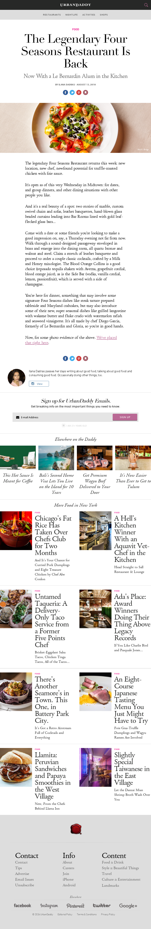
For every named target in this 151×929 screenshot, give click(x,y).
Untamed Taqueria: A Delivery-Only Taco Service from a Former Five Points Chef (52, 621)
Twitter (102, 907)
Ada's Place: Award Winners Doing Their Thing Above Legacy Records (132, 617)
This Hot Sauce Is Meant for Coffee (18, 478)
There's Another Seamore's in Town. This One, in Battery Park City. (52, 700)
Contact (21, 862)
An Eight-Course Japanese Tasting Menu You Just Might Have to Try (131, 700)
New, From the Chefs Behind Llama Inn (50, 806)
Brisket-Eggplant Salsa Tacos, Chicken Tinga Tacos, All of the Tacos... (52, 657)
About (67, 862)
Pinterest (75, 907)
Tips (18, 868)
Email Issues (24, 879)
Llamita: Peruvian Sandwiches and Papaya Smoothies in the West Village (53, 775)
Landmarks (110, 885)
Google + (128, 907)
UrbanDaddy (75, 5)
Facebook (23, 907)
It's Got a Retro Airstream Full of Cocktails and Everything (53, 733)
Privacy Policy (108, 914)
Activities (88, 14)
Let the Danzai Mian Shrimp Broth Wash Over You (132, 795)
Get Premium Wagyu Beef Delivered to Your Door (94, 484)
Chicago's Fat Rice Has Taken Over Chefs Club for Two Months (53, 536)
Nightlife (71, 14)
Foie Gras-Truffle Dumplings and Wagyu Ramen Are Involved (130, 733)
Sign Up (125, 417)
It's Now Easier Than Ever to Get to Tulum (133, 481)
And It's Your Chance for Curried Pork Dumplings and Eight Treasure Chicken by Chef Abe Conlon (52, 570)
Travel (107, 873)
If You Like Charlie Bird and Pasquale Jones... (131, 648)
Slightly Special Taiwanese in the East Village (132, 769)
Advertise (22, 873)
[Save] (85, 92)
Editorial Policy (65, 914)
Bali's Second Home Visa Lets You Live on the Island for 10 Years (56, 484)
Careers (68, 868)
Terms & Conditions (86, 914)
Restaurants (52, 14)
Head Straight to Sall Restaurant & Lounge (129, 569)
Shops (104, 14)
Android (69, 885)
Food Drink (113, 862)
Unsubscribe (24, 885)
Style (120, 868)
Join (66, 873)
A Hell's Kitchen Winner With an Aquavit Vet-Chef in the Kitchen (131, 539)
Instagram (49, 907)
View (39, 384)
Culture (121, 879)
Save (78, 92)
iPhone (68, 879)
